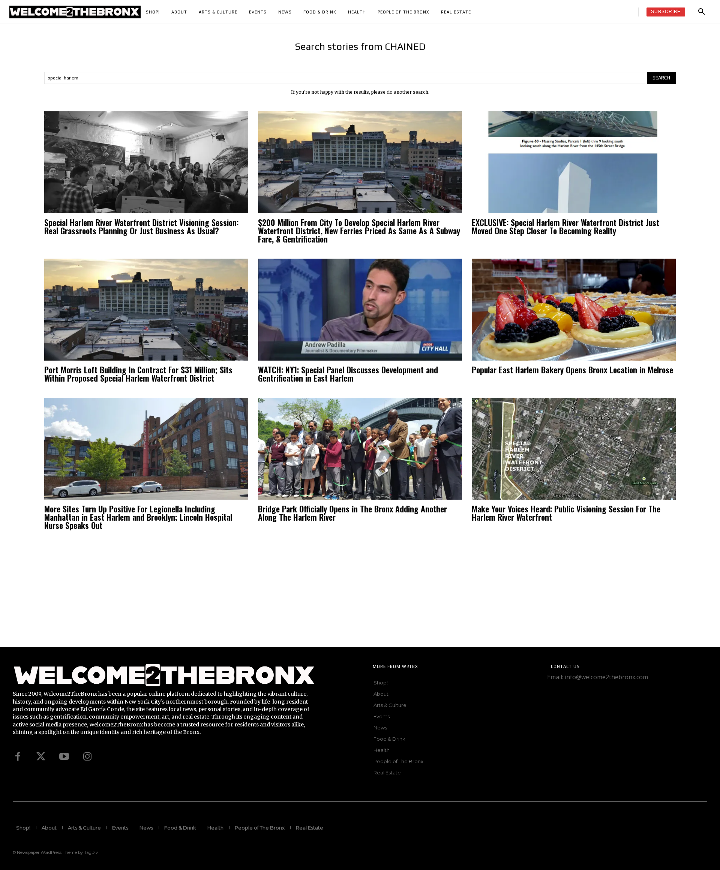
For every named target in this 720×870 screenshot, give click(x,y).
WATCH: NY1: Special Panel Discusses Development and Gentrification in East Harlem (348, 374)
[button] (702, 12)
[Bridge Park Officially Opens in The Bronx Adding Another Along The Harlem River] (360, 449)
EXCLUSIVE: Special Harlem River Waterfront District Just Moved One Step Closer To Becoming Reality (565, 226)
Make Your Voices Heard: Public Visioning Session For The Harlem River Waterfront (566, 513)
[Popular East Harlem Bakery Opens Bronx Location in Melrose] (574, 310)
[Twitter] (41, 757)
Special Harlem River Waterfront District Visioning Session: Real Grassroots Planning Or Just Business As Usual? (141, 226)
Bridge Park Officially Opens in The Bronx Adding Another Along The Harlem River (352, 513)
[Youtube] (64, 757)
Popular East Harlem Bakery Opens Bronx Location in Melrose (572, 370)
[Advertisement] (225, 594)
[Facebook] (17, 757)
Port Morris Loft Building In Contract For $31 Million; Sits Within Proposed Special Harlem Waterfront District (138, 374)
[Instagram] (87, 757)
